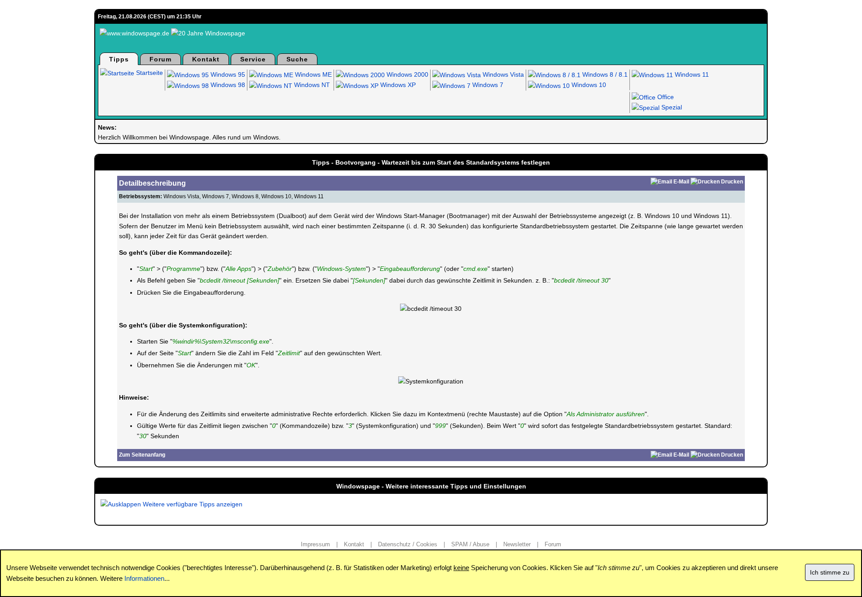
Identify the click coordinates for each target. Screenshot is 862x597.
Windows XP (397, 84)
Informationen (144, 578)
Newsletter (517, 544)
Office (664, 96)
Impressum (315, 544)
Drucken (732, 182)
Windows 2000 (406, 74)
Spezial (671, 107)
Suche (297, 59)
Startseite (148, 72)
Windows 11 (691, 74)
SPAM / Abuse (470, 544)
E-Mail (681, 182)
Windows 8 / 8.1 (604, 74)
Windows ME (312, 74)
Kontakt (206, 59)
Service (253, 59)
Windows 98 (227, 84)
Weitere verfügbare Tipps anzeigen (191, 504)
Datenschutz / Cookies (407, 544)
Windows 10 (588, 84)
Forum (161, 59)
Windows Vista (502, 74)
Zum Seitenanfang (142, 455)
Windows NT (311, 84)
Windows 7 (487, 84)
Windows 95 (227, 74)
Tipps (119, 59)
